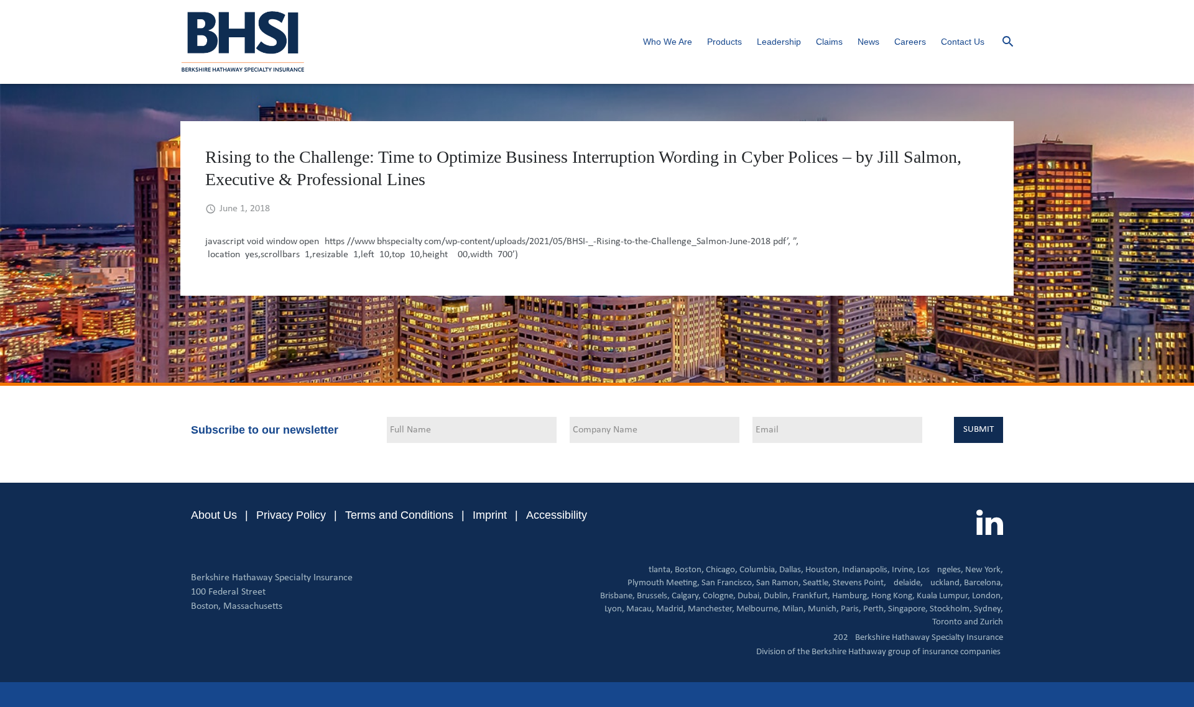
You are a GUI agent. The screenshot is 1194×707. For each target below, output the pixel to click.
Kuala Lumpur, (943, 596)
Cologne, (719, 596)
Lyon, (614, 609)
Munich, (823, 609)
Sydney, (988, 609)
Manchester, (711, 609)
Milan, (794, 609)
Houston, (822, 570)
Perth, (874, 609)
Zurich (991, 622)
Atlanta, (658, 570)
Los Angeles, (940, 570)
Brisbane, (617, 596)
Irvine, (903, 570)
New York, (984, 570)
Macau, (640, 609)
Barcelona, (983, 583)
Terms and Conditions (399, 515)
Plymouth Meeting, (663, 583)
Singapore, (908, 609)
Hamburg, (850, 596)
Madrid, (671, 609)
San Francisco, (727, 583)
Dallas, (791, 570)
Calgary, (686, 596)
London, (987, 596)
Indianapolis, (866, 570)
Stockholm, (951, 609)
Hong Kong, (893, 596)
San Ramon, (778, 583)
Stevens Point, (859, 583)
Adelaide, (905, 583)
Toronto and (955, 622)
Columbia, (758, 570)
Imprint (490, 515)
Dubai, (750, 596)
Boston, (689, 570)
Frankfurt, (811, 596)
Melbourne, (758, 609)
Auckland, (943, 583)
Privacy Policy (291, 515)
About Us (214, 515)
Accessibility (556, 515)
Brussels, (653, 596)
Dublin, (777, 596)
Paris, (851, 609)
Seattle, (817, 583)
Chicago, (722, 570)
